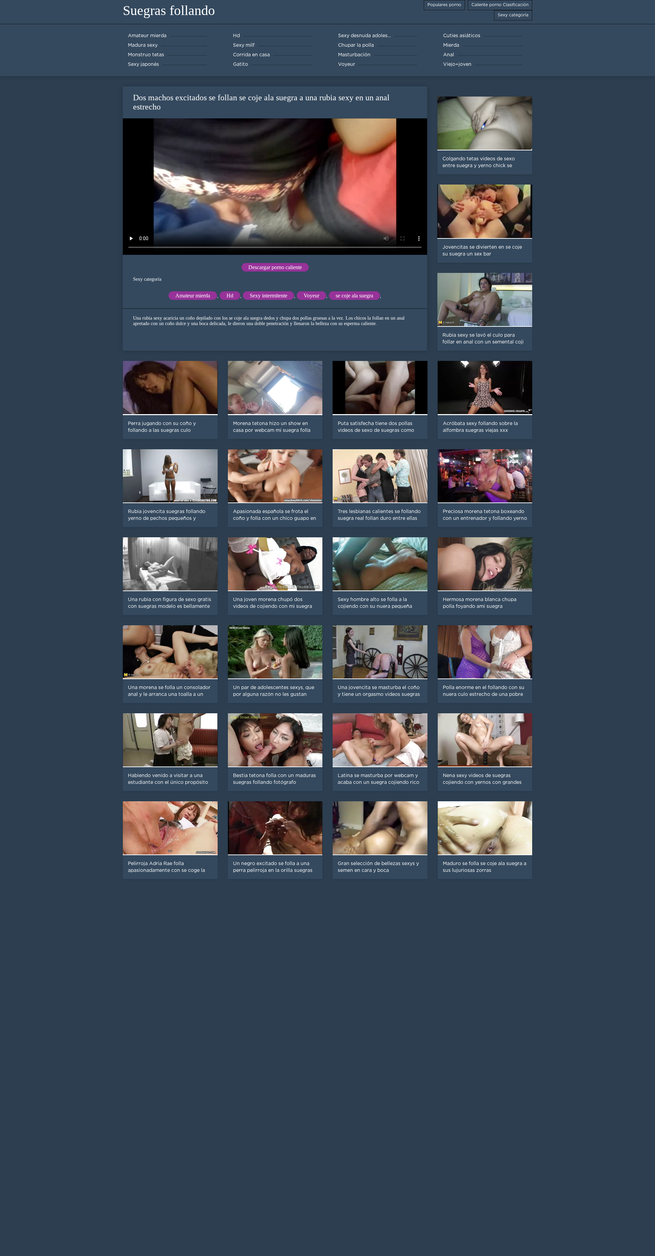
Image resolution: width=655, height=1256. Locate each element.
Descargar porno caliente (275, 267)
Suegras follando (169, 10)
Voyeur (311, 295)
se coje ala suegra (354, 295)
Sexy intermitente (268, 295)
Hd (230, 295)
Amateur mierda (192, 295)
